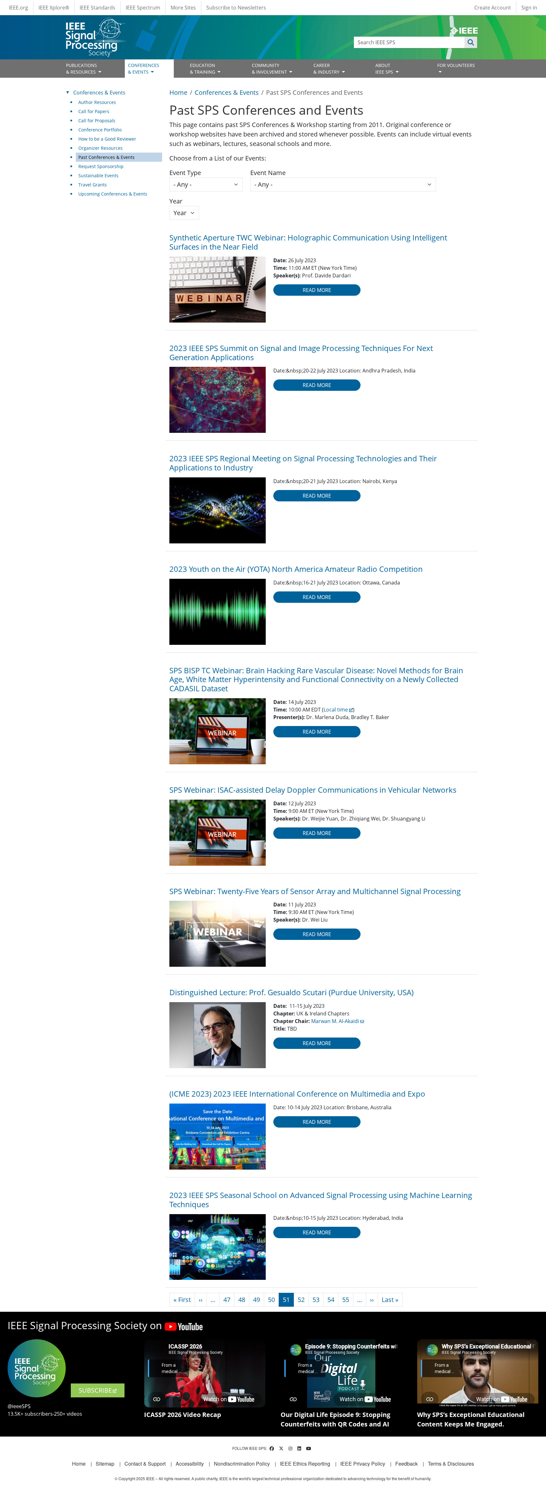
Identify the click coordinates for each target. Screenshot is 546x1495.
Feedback (406, 1463)
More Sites (183, 7)
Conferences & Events (227, 92)
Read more (317, 290)
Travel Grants (92, 185)
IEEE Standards (97, 7)
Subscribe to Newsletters (236, 7)
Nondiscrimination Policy (242, 1463)
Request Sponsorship (101, 166)
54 (330, 1299)
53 (315, 1299)
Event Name (268, 172)
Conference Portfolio (100, 130)
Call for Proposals (96, 121)
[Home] (95, 23)
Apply (470, 42)
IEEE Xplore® (54, 7)
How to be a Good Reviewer (107, 139)
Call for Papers (93, 111)
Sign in (529, 7)
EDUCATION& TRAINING (203, 68)
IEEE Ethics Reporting (305, 1463)
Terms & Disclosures (451, 1463)
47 (226, 1299)
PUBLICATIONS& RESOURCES (81, 68)
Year (175, 201)
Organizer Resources (100, 148)
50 (271, 1299)
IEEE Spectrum (143, 7)
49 (256, 1299)
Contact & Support (145, 1463)
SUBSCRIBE (95, 1390)
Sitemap (105, 1463)
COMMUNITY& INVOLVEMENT (270, 68)
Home (178, 92)
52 (301, 1299)
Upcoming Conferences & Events (112, 194)
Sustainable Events (98, 175)
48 (241, 1299)
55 (345, 1299)
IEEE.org (18, 7)
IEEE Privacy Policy (362, 1463)
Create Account (492, 7)
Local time (336, 709)
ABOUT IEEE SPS (384, 68)
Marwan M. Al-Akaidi (335, 1021)
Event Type (185, 172)
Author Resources (97, 102)
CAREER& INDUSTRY (327, 68)
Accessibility (190, 1463)
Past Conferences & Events (106, 157)
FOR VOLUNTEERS (456, 65)
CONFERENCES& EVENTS (143, 68)
